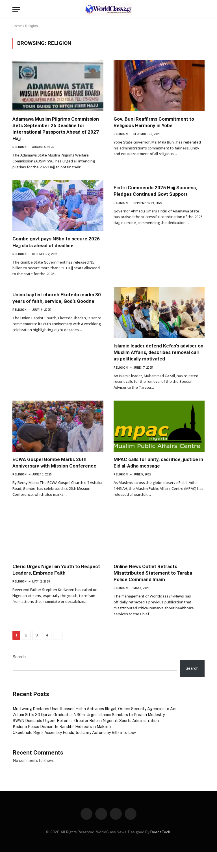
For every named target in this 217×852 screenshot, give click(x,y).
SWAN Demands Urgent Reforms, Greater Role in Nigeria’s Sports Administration (86, 720)
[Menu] (16, 9)
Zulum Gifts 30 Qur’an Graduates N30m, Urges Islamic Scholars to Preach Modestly (89, 714)
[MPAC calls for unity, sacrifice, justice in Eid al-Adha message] (159, 426)
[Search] (202, 9)
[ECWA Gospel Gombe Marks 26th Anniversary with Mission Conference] (57, 426)
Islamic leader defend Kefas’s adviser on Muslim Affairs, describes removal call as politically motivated (158, 352)
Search (19, 657)
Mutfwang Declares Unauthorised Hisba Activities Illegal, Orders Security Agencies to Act (95, 709)
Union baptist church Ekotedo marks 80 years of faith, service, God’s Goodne (56, 298)
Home (17, 26)
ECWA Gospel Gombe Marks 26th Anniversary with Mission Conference (54, 463)
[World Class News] (108, 9)
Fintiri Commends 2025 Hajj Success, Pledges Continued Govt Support (155, 191)
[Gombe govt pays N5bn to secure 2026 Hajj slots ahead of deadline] (57, 205)
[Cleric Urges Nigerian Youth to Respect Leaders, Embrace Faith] (57, 533)
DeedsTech (160, 832)
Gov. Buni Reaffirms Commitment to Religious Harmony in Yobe (154, 122)
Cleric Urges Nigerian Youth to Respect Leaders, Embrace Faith (56, 570)
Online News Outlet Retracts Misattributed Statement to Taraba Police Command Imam (153, 573)
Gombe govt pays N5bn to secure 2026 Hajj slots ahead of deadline (56, 242)
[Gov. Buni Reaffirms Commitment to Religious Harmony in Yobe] (159, 85)
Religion (19, 147)
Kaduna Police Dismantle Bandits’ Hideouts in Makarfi (62, 726)
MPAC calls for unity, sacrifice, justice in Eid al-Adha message (158, 463)
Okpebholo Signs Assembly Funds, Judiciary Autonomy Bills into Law (74, 732)
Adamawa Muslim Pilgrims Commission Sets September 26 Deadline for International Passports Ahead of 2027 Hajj (55, 128)
